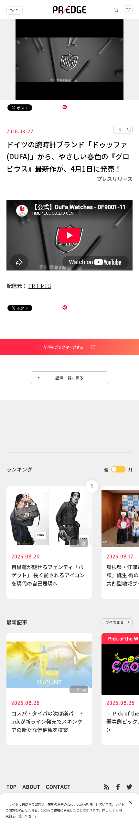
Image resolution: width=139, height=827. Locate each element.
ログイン (14, 10)
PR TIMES (39, 286)
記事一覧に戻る (69, 377)
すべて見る (115, 622)
